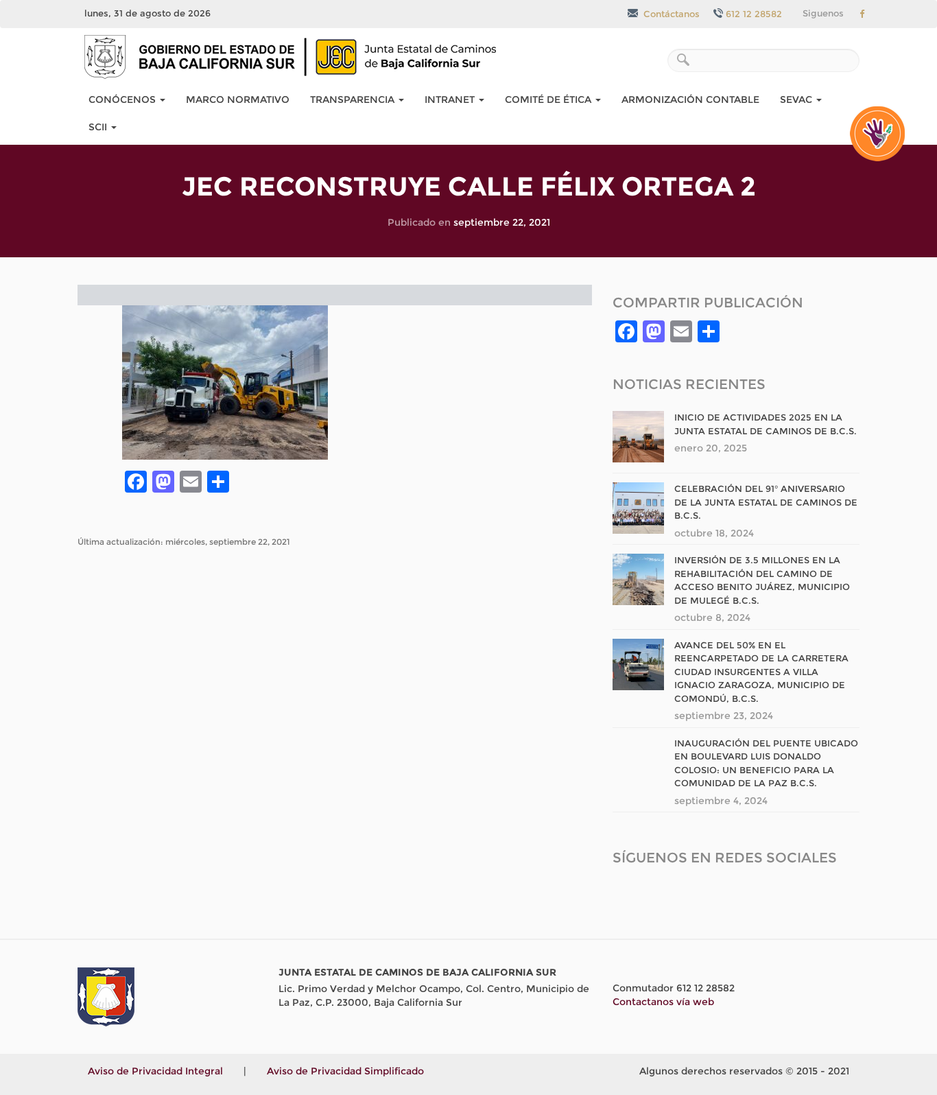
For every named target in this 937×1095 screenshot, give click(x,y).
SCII (99, 127)
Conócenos (123, 99)
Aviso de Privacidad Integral (155, 1071)
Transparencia (353, 99)
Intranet (451, 99)
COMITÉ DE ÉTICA (549, 99)
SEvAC (797, 99)
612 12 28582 (754, 13)
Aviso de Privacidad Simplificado (345, 1071)
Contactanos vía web (663, 1002)
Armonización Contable (690, 99)
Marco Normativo (237, 99)
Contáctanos (670, 13)
